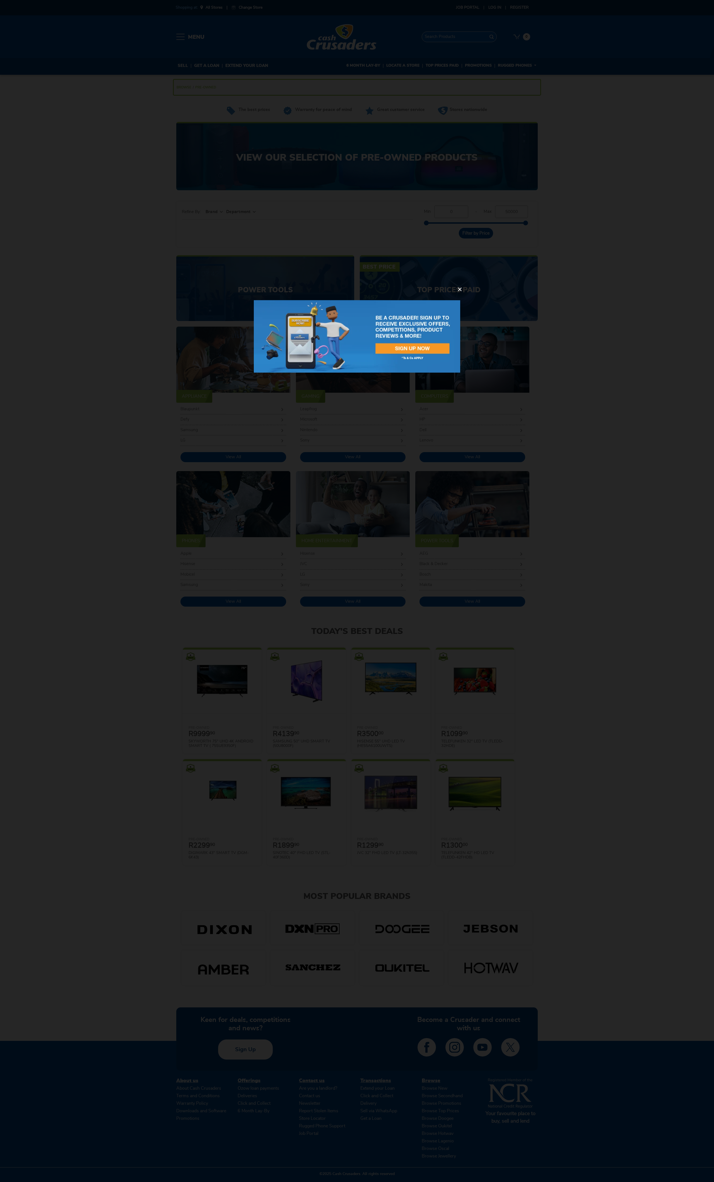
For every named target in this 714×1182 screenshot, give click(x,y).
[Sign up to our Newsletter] (357, 336)
